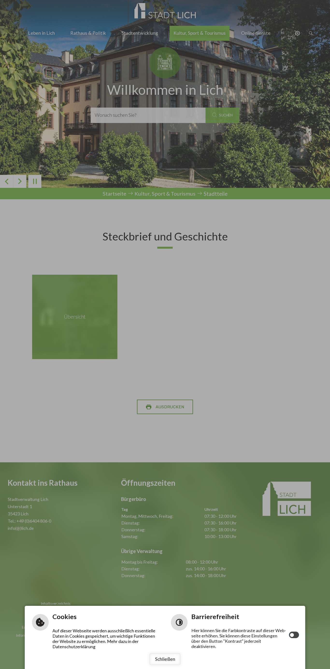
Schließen (165, 659)
